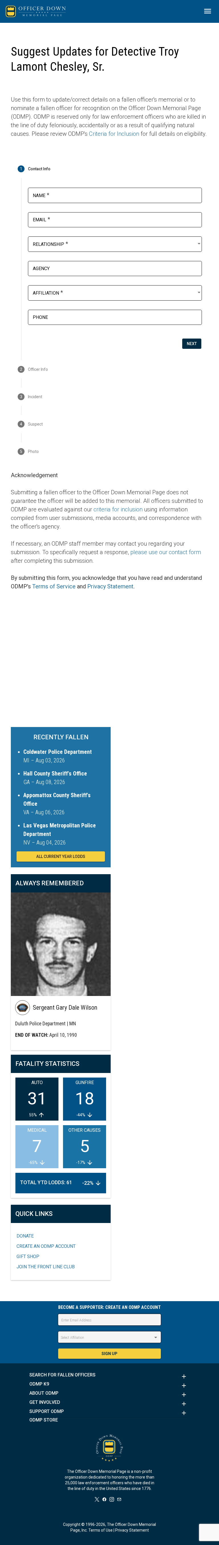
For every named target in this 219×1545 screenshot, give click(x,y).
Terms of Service (54, 586)
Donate (25, 1236)
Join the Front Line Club (46, 1266)
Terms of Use (100, 1530)
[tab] (109, 169)
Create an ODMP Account (46, 1246)
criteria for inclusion (118, 509)
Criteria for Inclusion (114, 133)
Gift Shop (28, 1256)
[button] (109, 1376)
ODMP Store (43, 1420)
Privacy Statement (110, 586)
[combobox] (117, 243)
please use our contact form (165, 552)
